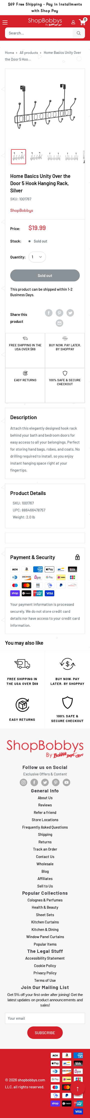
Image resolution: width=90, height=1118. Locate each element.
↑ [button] (78, 1088)
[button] (82, 22)
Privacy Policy (45, 973)
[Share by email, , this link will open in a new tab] (59, 323)
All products (29, 52)
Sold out (45, 275)
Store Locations (45, 819)
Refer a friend (45, 812)
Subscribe (45, 1032)
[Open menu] (5, 22)
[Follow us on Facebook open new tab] (34, 782)
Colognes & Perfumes (45, 900)
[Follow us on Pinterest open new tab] (56, 782)
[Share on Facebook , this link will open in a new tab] (48, 313)
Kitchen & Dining (45, 929)
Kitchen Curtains (45, 922)
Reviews (45, 805)
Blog (45, 871)
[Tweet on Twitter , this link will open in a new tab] (70, 313)
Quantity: (18, 257)
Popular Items (45, 944)
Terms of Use (45, 980)
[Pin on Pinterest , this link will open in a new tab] (59, 313)
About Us (45, 797)
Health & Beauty (45, 907)
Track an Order (45, 849)
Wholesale (45, 864)
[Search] (78, 32)
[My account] (73, 22)
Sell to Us (45, 886)
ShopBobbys (21, 210)
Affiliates (45, 878)
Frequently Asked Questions (45, 827)
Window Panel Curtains (45, 936)
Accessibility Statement (45, 958)
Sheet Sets (45, 914)
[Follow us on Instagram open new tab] (23, 782)
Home (9, 52)
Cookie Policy (45, 965)
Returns (45, 842)
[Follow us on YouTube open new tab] (66, 782)
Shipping (45, 834)
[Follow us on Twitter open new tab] (45, 782)
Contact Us (45, 856)
